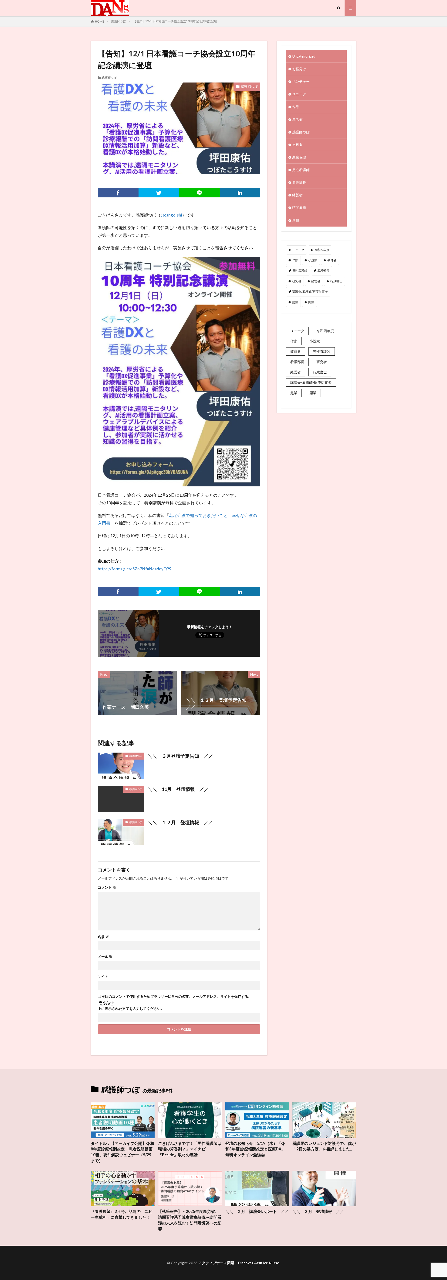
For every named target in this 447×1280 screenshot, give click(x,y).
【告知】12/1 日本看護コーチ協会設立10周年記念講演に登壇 (175, 21)
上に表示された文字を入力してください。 (131, 1008)
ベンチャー (301, 81)
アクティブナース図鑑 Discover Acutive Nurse (238, 1263)
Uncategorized (303, 56)
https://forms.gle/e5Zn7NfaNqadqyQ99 (134, 568)
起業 (295, 302)
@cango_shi (171, 215)
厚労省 (297, 119)
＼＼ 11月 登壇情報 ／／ (178, 789)
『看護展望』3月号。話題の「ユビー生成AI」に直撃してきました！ (121, 1214)
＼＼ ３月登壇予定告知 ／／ (180, 756)
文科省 (297, 144)
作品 (295, 107)
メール (105, 956)
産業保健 (299, 157)
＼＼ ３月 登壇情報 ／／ (318, 1211)
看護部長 (299, 182)
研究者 (296, 281)
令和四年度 (321, 250)
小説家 (312, 260)
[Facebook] (118, 192)
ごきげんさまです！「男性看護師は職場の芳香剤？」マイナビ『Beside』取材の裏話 (189, 1149)
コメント (107, 887)
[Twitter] (159, 192)
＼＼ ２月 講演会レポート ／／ (257, 1211)
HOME (99, 21)
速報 (295, 220)
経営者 (297, 195)
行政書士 (336, 281)
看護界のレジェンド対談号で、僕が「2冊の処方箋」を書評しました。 (324, 1146)
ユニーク (299, 94)
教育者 (331, 260)
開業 (311, 302)
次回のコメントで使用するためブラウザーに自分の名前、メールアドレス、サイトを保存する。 (177, 996)
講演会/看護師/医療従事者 (310, 291)
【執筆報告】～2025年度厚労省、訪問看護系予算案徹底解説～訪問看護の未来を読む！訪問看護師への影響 (189, 1220)
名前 (103, 937)
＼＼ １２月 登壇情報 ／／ (180, 822)
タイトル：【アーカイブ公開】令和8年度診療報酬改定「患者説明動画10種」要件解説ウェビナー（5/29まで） (122, 1152)
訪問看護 (299, 207)
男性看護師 (301, 170)
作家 (295, 260)
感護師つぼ (118, 21)
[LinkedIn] (240, 192)
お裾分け (299, 69)
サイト (103, 976)
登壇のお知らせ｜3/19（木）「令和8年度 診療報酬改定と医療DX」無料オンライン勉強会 (255, 1149)
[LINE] (199, 192)
